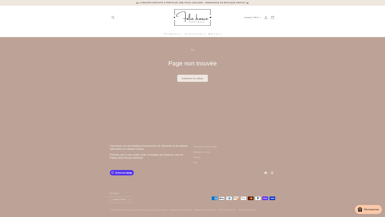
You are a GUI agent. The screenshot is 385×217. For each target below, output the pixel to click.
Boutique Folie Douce (124, 210)
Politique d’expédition (247, 210)
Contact (196, 157)
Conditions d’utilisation (227, 210)
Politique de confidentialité (204, 210)
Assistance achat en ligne (205, 146)
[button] (113, 17)
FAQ (195, 162)
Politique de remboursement (180, 210)
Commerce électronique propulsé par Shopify (149, 210)
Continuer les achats (192, 78)
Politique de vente (201, 152)
